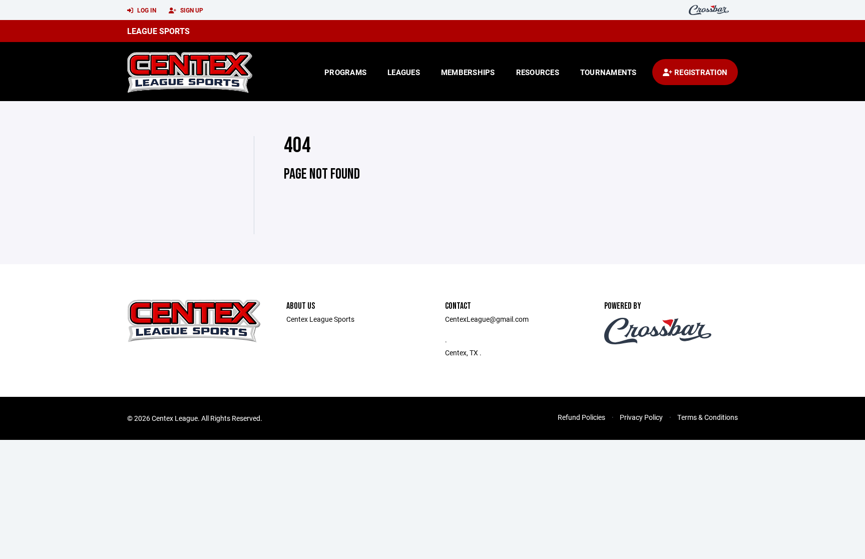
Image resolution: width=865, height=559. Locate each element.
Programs (345, 72)
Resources (537, 72)
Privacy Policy (641, 417)
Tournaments (608, 72)
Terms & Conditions (707, 417)
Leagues (403, 72)
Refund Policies (581, 417)
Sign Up (191, 10)
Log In (146, 10)
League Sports (158, 31)
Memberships (468, 72)
